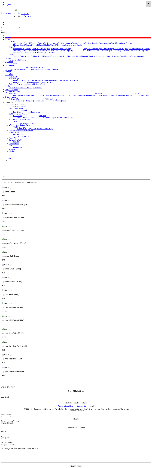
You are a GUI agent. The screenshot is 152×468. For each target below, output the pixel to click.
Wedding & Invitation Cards (19, 125)
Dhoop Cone (44, 95)
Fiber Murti (17, 116)
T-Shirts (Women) (51, 99)
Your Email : (5, 437)
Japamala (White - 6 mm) (11, 269)
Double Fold (41, 129)
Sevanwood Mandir (51, 69)
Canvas (16, 142)
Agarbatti (12, 93)
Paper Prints (14, 144)
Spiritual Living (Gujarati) (41, 49)
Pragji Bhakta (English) (48, 45)
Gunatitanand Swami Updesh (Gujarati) (28, 52)
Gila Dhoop (53, 95)
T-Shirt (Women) (55, 101)
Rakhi (11, 73)
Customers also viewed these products (17, 182)
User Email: (5, 397)
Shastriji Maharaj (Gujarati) (139, 49)
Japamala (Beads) (8, 192)
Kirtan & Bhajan (50, 52)
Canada (26, 16)
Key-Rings (17, 112)
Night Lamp (90, 95)
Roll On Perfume (105, 95)
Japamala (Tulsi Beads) (11, 256)
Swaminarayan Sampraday (111, 50)
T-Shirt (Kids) (39, 101)
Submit (76, 419)
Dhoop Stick (63, 95)
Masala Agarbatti (20, 95)
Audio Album (14, 138)
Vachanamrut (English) (22, 43)
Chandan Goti (42, 80)
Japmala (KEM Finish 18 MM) (13, 320)
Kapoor (82, 95)
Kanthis (8, 58)
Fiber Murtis (14, 88)
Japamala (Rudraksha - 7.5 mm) (14, 243)
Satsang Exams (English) (40, 43)
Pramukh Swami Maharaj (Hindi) (80, 56)
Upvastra (49, 82)
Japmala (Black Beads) (10, 294)
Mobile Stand (14, 132)
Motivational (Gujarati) (36, 50)
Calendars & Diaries (16, 104)
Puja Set (16, 82)
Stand (131, 95)
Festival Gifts (68, 117)
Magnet (26, 123)
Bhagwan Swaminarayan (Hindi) (55, 56)
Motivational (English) (123, 43)
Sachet (136, 93)
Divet (43, 82)
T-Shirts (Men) (14, 99)
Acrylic (26, 136)
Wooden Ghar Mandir (34, 67)
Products (10, 158)
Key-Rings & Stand (16, 108)
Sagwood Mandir (37, 69)
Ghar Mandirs (10, 65)
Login (76, 403)
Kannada (140, 56)
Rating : (4, 431)
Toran (15, 121)
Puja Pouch (17, 80)
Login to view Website (76, 411)
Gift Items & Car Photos (18, 114)
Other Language (100, 56)
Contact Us (81, 406)
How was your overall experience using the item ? (20, 449)
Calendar (16, 106)
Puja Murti (13, 77)
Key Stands (35, 112)
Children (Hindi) (37, 56)
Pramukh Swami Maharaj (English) (78, 43)
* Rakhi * (8, 71)
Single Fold (32, 129)
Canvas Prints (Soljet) (17, 140)
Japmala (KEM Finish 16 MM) (13, 307)
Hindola (12, 151)
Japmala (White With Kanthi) (13, 371)
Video (20, 147)
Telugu (128, 56)
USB (10, 145)
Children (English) (57, 43)
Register (8, 4)
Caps (64, 101)
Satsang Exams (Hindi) (21, 56)
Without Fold (22, 129)
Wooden (20, 136)
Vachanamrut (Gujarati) (22, 49)
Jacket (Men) (29, 101)
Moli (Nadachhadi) (73, 80)
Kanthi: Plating (20, 60)
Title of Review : (7, 443)
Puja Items (9, 75)
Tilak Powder (53, 80)
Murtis (7, 86)
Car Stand (30, 117)
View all (35, 182)
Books (7, 39)
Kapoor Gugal (73, 95)
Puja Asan (21, 84)
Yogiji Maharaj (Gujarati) (119, 49)
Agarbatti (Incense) (12, 91)
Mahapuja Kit (30, 84)
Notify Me (69, 403)
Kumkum (23, 82)
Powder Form (143, 95)
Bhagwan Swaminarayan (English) (70, 45)
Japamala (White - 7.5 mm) (12, 281)
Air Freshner (117, 95)
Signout (4, 423)
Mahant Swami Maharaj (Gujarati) (135, 50)
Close (84, 403)
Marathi (117, 56)
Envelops (49, 129)
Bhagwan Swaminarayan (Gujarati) (96, 49)
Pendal (24, 110)
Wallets (12, 149)
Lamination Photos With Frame (21, 130)
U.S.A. (25, 13)
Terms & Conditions (66, 406)
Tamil (122, 56)
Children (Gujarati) (20, 50)
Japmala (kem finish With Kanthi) (14, 346)
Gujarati (12, 47)
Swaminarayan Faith (107, 43)
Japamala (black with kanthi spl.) (14, 204)
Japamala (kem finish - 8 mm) (13, 217)
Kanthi (11, 60)
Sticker (31, 123)
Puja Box (62, 80)
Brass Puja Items (11, 90)
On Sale (8, 37)
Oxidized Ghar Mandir (17, 69)
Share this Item (8, 386)
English (12, 41)
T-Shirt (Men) (18, 101)
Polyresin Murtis (35, 88)
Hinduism (95, 43)
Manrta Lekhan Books (91, 50)
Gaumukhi (26, 80)
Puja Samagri (14, 78)
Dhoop (37, 93)
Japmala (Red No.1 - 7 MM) (12, 359)
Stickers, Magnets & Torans (20, 119)
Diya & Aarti (40, 84)
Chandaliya (31, 82)
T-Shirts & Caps (11, 97)
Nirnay (23, 106)
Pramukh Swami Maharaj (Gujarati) (59, 50)
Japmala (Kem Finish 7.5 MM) (13, 333)
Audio (15, 147)
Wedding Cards (19, 127)
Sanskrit (110, 56)
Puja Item (12, 84)
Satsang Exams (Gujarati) (61, 49)
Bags (36, 117)
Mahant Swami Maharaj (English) (26, 45)
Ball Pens (42, 116)
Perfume (125, 95)
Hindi (11, 54)
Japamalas (9, 62)
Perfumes (99, 93)
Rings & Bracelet (56, 117)
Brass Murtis (24, 88)
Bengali (134, 56)
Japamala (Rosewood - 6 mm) (13, 230)
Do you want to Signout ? (10, 421)
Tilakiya (34, 80)
